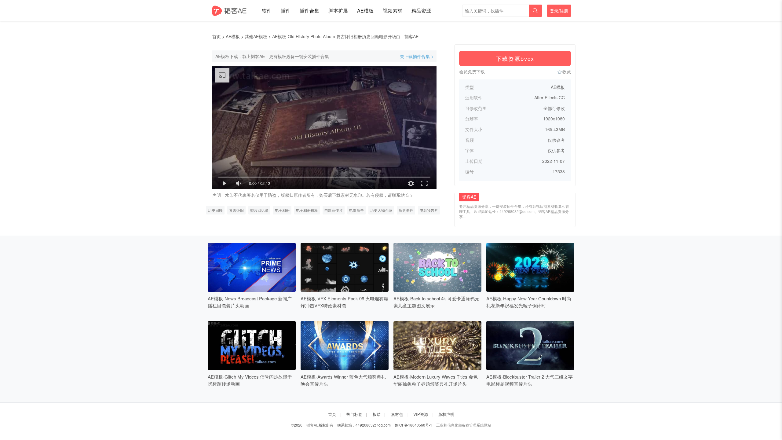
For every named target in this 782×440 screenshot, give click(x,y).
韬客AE (312, 424)
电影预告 (356, 210)
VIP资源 (420, 414)
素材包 (397, 414)
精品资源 (421, 10)
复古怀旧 (236, 210)
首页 (216, 36)
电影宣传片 (333, 210)
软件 (267, 10)
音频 (469, 140)
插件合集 (309, 10)
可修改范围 (476, 108)
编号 (469, 171)
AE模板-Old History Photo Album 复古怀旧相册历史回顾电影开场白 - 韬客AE (345, 36)
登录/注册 (559, 11)
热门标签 (354, 414)
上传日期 (473, 161)
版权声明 (446, 414)
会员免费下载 (472, 71)
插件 (286, 10)
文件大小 (473, 129)
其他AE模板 (256, 36)
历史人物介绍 (381, 210)
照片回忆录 (259, 210)
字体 (469, 150)
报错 (377, 414)
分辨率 (471, 119)
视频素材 (392, 10)
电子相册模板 (307, 210)
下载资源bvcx (515, 58)
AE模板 (365, 10)
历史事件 (406, 210)
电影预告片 (429, 210)
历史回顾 (215, 210)
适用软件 (473, 98)
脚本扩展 (338, 10)
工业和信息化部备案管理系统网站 (463, 424)
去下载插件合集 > (416, 56)
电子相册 (282, 210)
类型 (469, 87)
